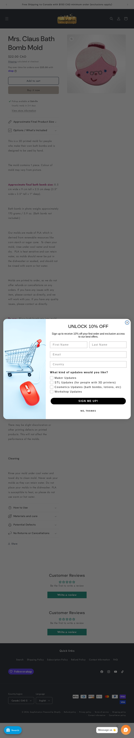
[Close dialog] (127, 322)
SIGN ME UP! (88, 401)
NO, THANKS (88, 411)
